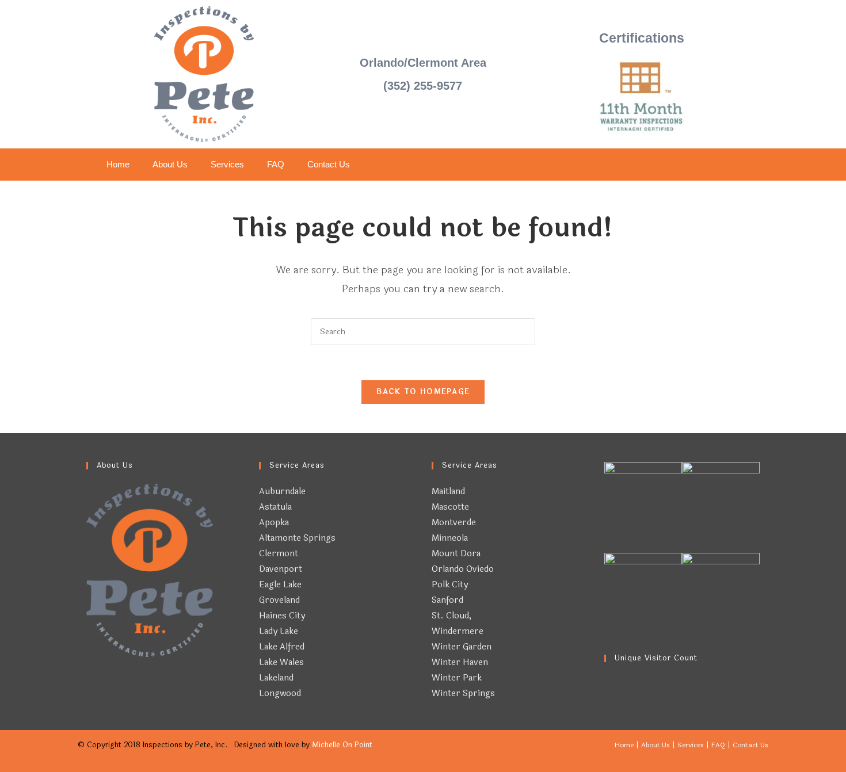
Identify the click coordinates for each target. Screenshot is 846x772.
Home (117, 164)
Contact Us (328, 164)
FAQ (275, 164)
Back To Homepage (423, 392)
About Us (170, 164)
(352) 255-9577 (422, 85)
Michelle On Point (342, 745)
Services (227, 164)
